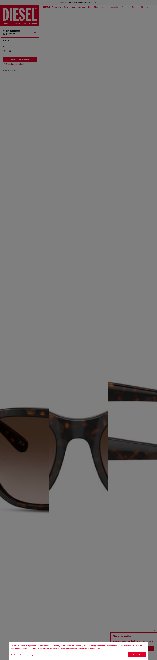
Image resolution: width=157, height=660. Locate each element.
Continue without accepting (22, 655)
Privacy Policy (80, 648)
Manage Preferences (58, 648)
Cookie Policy (95, 648)
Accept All (137, 655)
